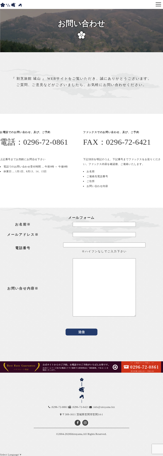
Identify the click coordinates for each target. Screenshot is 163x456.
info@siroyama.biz (104, 407)
